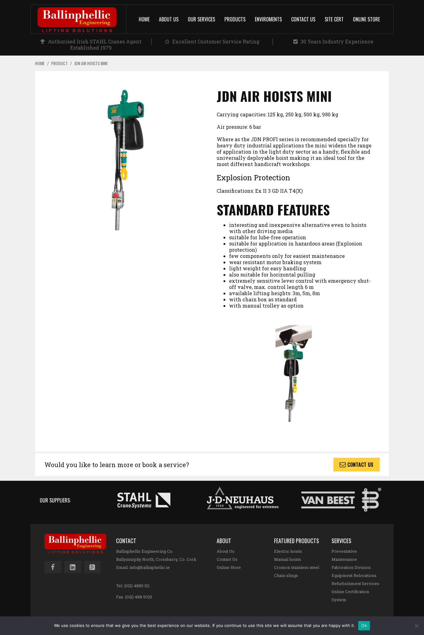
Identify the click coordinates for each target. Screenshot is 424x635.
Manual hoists (287, 559)
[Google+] (92, 567)
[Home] (82, 19)
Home (144, 19)
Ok (364, 625)
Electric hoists (288, 551)
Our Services (201, 19)
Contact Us (303, 19)
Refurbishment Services (355, 583)
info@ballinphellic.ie (149, 567)
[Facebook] (52, 567)
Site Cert (334, 19)
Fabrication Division (351, 567)
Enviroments (268, 19)
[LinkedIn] (72, 567)
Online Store (366, 19)
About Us (168, 19)
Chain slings (286, 575)
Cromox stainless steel (296, 567)
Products (235, 19)
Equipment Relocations (354, 575)
